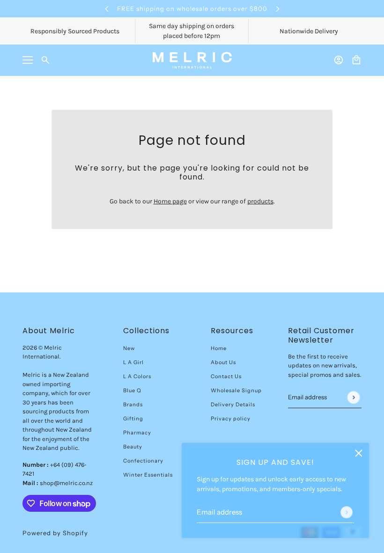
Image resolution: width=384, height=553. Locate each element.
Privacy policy (231, 418)
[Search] (45, 60)
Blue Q (132, 390)
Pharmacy (137, 432)
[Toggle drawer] (27, 60)
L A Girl (133, 362)
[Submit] (346, 512)
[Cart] (356, 60)
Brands (133, 404)
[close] (358, 453)
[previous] (106, 8)
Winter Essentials (148, 474)
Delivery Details (233, 404)
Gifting (133, 418)
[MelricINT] (192, 60)
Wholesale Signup (236, 390)
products (260, 201)
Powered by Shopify (55, 533)
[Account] (338, 60)
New (129, 348)
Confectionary (143, 460)
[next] (277, 8)
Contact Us (226, 376)
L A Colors (137, 376)
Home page (170, 201)
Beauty (132, 446)
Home (219, 348)
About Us (223, 362)
